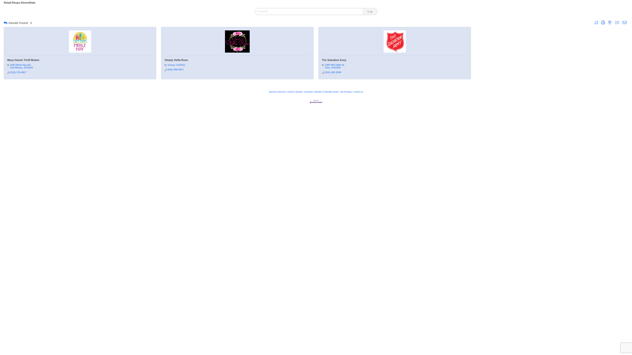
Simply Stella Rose (176, 60)
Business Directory (277, 92)
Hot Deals (308, 92)
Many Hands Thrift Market (23, 60)
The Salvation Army (334, 60)
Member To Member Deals (326, 92)
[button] (5, 23)
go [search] (371, 11)
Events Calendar (295, 92)
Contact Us (358, 92)
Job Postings (346, 92)
